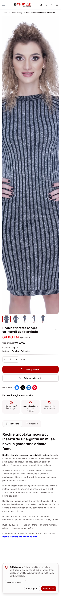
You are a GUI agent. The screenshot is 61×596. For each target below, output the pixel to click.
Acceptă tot (48, 588)
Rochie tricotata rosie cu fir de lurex (19, 536)
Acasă (5, 12)
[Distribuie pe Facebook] (17, 387)
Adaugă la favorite (33, 378)
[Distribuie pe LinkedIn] (28, 387)
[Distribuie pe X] (22, 387)
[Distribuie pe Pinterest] (34, 387)
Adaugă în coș (33, 369)
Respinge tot (32, 588)
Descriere (14, 423)
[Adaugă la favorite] (56, 329)
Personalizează (14, 582)
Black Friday (17, 12)
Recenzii (33, 423)
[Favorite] (46, 4)
